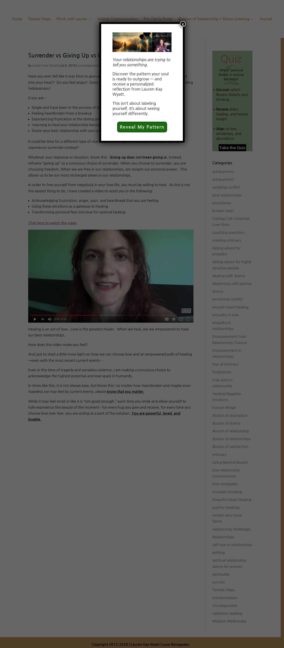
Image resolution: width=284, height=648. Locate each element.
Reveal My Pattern (142, 127)
